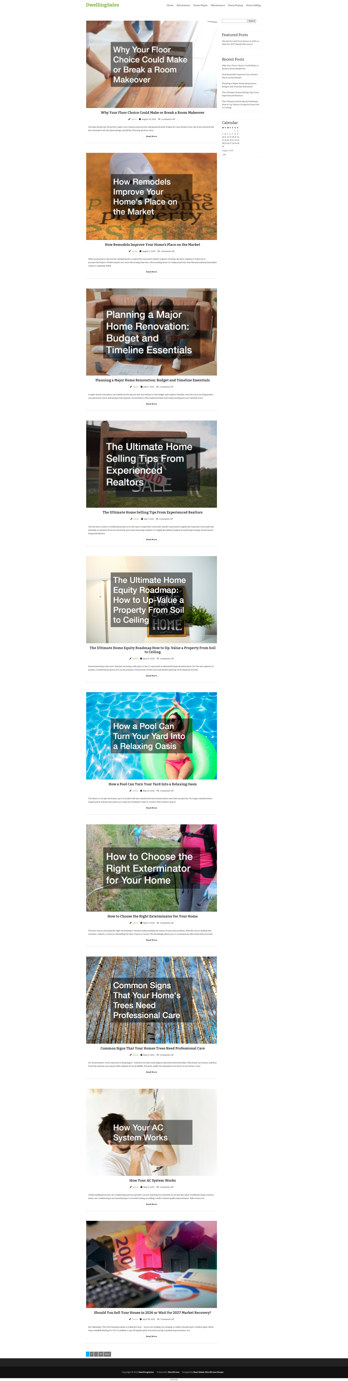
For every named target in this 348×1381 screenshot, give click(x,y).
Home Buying (235, 5)
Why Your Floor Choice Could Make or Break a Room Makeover (152, 113)
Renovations (183, 5)
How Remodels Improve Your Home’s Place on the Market (152, 245)
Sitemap (174, 1379)
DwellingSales (102, 5)
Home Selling (253, 5)
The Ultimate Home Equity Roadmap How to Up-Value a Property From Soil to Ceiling (153, 650)
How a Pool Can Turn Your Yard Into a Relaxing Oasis (153, 784)
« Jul (224, 154)
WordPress (173, 1372)
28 (233, 143)
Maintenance (218, 5)
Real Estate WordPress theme (208, 1372)
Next (107, 1354)
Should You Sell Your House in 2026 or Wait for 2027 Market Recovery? (152, 1313)
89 (101, 1354)
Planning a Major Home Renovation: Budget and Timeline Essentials (152, 380)
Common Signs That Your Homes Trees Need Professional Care (152, 1048)
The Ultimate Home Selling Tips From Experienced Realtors (153, 512)
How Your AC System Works (152, 1181)
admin (134, 119)
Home (170, 5)
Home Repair (200, 5)
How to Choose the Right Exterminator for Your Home (153, 916)
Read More (151, 136)
